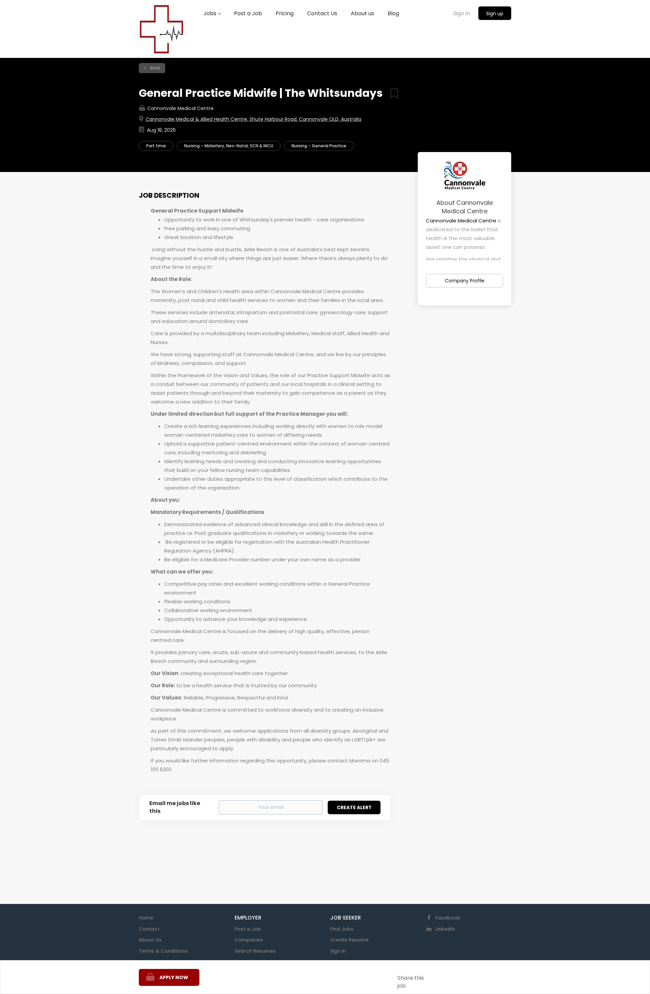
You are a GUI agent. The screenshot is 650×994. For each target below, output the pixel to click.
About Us (150, 939)
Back (154, 68)
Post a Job (248, 929)
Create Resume (349, 939)
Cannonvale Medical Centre (461, 220)
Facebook (447, 917)
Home (146, 917)
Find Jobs (341, 929)
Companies (249, 939)
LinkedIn (445, 929)
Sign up (494, 13)
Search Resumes (255, 951)
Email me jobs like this (174, 807)
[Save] (391, 93)
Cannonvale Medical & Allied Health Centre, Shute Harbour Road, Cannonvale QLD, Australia (253, 119)
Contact (149, 929)
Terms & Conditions (163, 951)
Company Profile (464, 280)
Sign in (461, 13)
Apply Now (173, 977)
